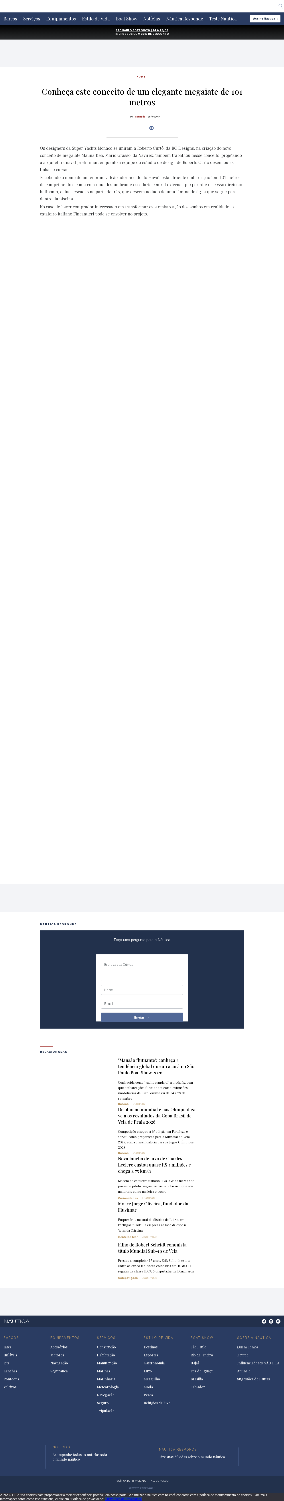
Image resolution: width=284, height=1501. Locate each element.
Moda (148, 1387)
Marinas (103, 1371)
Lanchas (10, 1371)
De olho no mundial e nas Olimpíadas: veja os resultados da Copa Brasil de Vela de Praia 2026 (156, 1115)
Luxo (148, 1371)
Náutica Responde (184, 18)
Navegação (59, 1363)
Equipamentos (61, 18)
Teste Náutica (223, 18)
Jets (6, 1363)
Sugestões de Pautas (253, 1379)
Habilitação (106, 1355)
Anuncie (243, 1371)
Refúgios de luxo (157, 1403)
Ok (107, 1499)
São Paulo (198, 1347)
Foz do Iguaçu (202, 1371)
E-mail (108, 1003)
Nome (108, 990)
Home (141, 76)
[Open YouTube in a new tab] (151, 128)
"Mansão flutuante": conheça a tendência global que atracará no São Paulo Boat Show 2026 (156, 1066)
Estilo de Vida (96, 18)
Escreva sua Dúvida (118, 964)
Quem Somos (247, 1347)
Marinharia (106, 1379)
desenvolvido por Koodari (142, 1487)
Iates (7, 1347)
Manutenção (107, 1363)
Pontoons (11, 1379)
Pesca (148, 1395)
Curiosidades (128, 1198)
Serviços (31, 18)
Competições (128, 1278)
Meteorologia (108, 1387)
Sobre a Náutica (254, 1338)
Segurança (59, 1371)
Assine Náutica (264, 18)
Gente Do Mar (128, 1237)
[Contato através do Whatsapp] (259, 1324)
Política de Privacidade (126, 1499)
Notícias (151, 18)
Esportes (151, 1355)
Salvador (198, 1387)
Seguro (103, 1403)
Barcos (10, 18)
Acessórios (58, 1347)
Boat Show (126, 18)
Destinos (151, 1347)
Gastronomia (154, 1363)
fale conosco (159, 1480)
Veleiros (10, 1387)
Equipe (242, 1355)
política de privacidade (131, 1480)
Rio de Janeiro (202, 1355)
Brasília (197, 1379)
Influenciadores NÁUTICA (258, 1363)
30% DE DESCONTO (155, 34)
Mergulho (152, 1379)
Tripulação (105, 1411)
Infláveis (10, 1355)
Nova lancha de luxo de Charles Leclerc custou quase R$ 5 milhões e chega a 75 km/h (154, 1164)
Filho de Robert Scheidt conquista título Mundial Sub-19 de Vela (152, 1248)
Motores (57, 1355)
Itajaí (195, 1363)
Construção (106, 1347)
